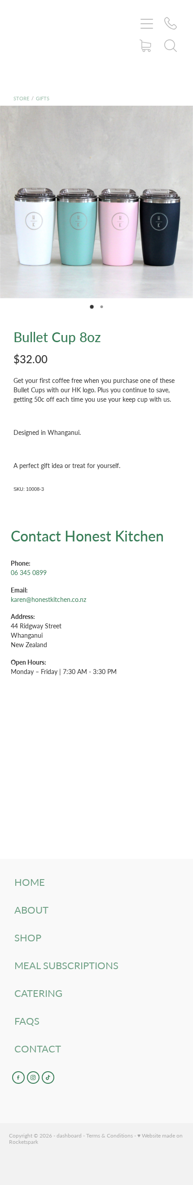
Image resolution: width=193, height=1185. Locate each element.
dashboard (69, 1135)
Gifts (42, 98)
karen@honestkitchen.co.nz (48, 599)
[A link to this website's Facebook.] (18, 1077)
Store (21, 98)
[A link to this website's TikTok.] (48, 1077)
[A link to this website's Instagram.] (33, 1077)
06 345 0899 (29, 572)
